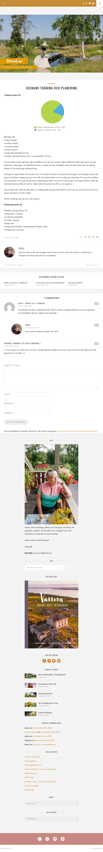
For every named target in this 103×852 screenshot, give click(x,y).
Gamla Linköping (45, 712)
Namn (7, 394)
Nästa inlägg (92, 265)
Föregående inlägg (14, 265)
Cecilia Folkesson (32, 757)
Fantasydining (31, 761)
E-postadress (9, 403)
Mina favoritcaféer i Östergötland (51, 674)
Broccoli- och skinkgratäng (44, 744)
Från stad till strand (33, 765)
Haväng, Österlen (45, 693)
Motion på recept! (76, 283)
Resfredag (29, 790)
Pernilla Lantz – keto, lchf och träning (40, 781)
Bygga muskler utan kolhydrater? (50, 283)
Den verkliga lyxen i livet (48, 703)
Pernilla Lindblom (32, 786)
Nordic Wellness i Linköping (15, 283)
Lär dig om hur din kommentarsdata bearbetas (77, 431)
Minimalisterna (31, 773)
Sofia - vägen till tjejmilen (31, 303)
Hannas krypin (31, 732)
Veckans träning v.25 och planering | (22, 343)
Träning (51, 83)
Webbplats (8, 413)
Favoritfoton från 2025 (47, 684)
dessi (17, 237)
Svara (96, 303)
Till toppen (95, 848)
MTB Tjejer (29, 777)
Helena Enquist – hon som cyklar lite (40, 769)
